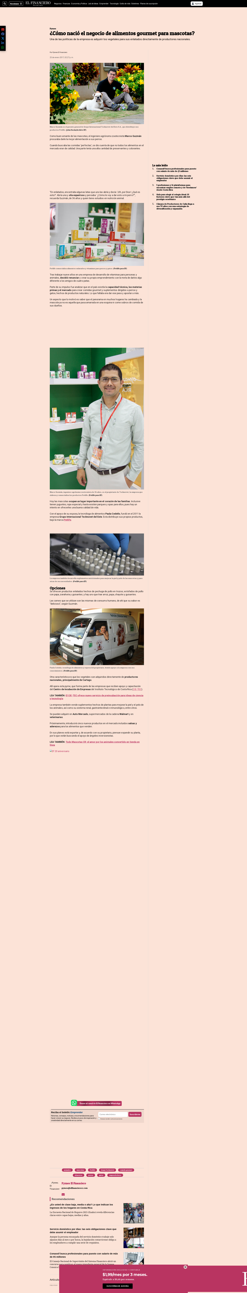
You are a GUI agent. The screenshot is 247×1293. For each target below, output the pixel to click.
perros (90, 1175)
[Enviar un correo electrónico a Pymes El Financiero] (63, 1194)
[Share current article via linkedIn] (3, 42)
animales (67, 1170)
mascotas (80, 1170)
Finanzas (66, 4)
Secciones (14, 4)
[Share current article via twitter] (3, 38)
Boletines (135, 4)
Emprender (104, 4)
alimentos (78, 1175)
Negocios (58, 4)
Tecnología (114, 4)
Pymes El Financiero (60, 52)
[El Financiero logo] (38, 3)
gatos (101, 1175)
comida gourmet (126, 1170)
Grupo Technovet (107, 1170)
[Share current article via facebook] (3, 33)
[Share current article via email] (3, 29)
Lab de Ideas (93, 4)
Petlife (92, 1170)
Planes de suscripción (149, 4)
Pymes (53, 28)
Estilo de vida (125, 4)
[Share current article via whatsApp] (3, 47)
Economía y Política (79, 4)
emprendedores (115, 1175)
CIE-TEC (137, 689)
